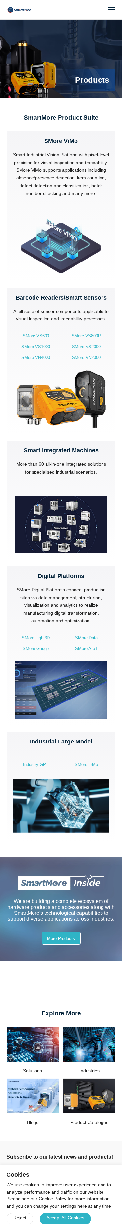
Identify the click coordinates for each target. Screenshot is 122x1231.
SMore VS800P (86, 335)
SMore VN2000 (86, 357)
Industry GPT (35, 764)
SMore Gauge (36, 648)
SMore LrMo (86, 764)
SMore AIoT (86, 648)
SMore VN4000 (35, 357)
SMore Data (86, 637)
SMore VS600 (36, 335)
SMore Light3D (36, 637)
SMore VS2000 (86, 346)
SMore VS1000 (35, 346)
